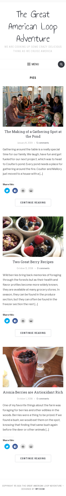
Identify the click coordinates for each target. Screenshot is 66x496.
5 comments (43, 143)
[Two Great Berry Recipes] (33, 236)
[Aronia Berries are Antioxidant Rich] (33, 366)
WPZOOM (40, 489)
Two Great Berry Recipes (33, 262)
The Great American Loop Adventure (33, 26)
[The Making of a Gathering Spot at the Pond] (33, 106)
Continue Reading (33, 202)
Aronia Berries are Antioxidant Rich (33, 392)
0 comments (43, 268)
